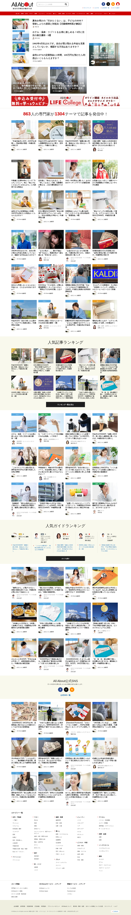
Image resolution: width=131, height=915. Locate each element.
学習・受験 (80, 860)
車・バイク (112, 13)
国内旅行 (36, 859)
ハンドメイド (59, 845)
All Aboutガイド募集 (16, 891)
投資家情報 (30, 906)
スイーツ (58, 865)
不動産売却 (16, 846)
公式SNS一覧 (105, 8)
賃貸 (14, 834)
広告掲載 (37, 906)
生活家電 (58, 842)
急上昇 (17, 13)
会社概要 (16, 906)
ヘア (78, 826)
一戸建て (15, 820)
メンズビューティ (104, 851)
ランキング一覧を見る (65, 404)
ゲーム (101, 862)
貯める (36, 820)
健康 (36, 13)
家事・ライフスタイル (62, 834)
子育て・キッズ (60, 854)
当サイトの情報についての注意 (94, 906)
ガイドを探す (116, 8)
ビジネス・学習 (70, 13)
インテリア (16, 831)
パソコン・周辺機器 (104, 820)
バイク (36, 870)
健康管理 (58, 820)
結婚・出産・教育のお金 (41, 836)
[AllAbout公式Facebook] (103, 4)
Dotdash (115, 911)
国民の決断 (14, 897)
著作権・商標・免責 (78, 906)
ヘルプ (115, 906)
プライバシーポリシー (54, 906)
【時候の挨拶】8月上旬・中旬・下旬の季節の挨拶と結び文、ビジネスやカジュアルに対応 (109, 548)
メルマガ (96, 8)
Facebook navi (71, 891)
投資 (35, 823)
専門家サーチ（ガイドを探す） (20, 888)
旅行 (88, 13)
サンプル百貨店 (71, 888)
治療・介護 (59, 826)
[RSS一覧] (113, 4)
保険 (35, 826)
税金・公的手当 (38, 842)
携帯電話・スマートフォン (106, 826)
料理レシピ (59, 837)
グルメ (105, 13)
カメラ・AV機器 (103, 823)
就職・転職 (80, 845)
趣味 (92, 13)
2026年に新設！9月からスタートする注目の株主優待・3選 (86, 547)
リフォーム (16, 826)
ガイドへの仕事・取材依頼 (18, 894)
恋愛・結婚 (61, 13)
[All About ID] (118, 4)
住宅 (26, 13)
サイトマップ (87, 8)
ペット (101, 870)
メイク (79, 820)
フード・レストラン (61, 862)
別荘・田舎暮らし (17, 840)
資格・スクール (81, 851)
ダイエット (80, 834)
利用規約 (43, 906)
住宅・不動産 (17, 817)
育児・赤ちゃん (60, 851)
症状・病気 (59, 823)
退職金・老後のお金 (39, 839)
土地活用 (15, 843)
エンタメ (101, 859)
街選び (14, 837)
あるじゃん (37, 847)
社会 (78, 857)
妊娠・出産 (59, 848)
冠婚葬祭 (58, 840)
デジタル (48, 13)
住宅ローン (37, 828)
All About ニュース (44, 888)
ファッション (98, 13)
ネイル (79, 831)
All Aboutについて (66, 906)
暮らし (55, 13)
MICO (79, 837)
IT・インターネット (104, 828)
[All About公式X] (108, 4)
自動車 (36, 867)
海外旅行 (36, 856)
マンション (16, 823)
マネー (31, 13)
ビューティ (42, 13)
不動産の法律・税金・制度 (20, 848)
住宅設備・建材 (17, 828)
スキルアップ (81, 848)
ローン (36, 845)
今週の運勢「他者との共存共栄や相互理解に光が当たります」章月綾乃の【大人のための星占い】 (65, 548)
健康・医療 (59, 817)
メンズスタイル (80, 13)
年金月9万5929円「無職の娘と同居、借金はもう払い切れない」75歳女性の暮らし (21, 548)
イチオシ (69, 894)
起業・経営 (80, 854)
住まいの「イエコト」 (19, 851)
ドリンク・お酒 (60, 868)
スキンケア (80, 823)
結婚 (100, 840)
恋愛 (100, 837)
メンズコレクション (104, 848)
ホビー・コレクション (105, 865)
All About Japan (43, 891)
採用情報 (22, 906)
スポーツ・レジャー (104, 868)
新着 (22, 13)
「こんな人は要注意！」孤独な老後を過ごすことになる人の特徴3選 (43, 547)
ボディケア (80, 828)
